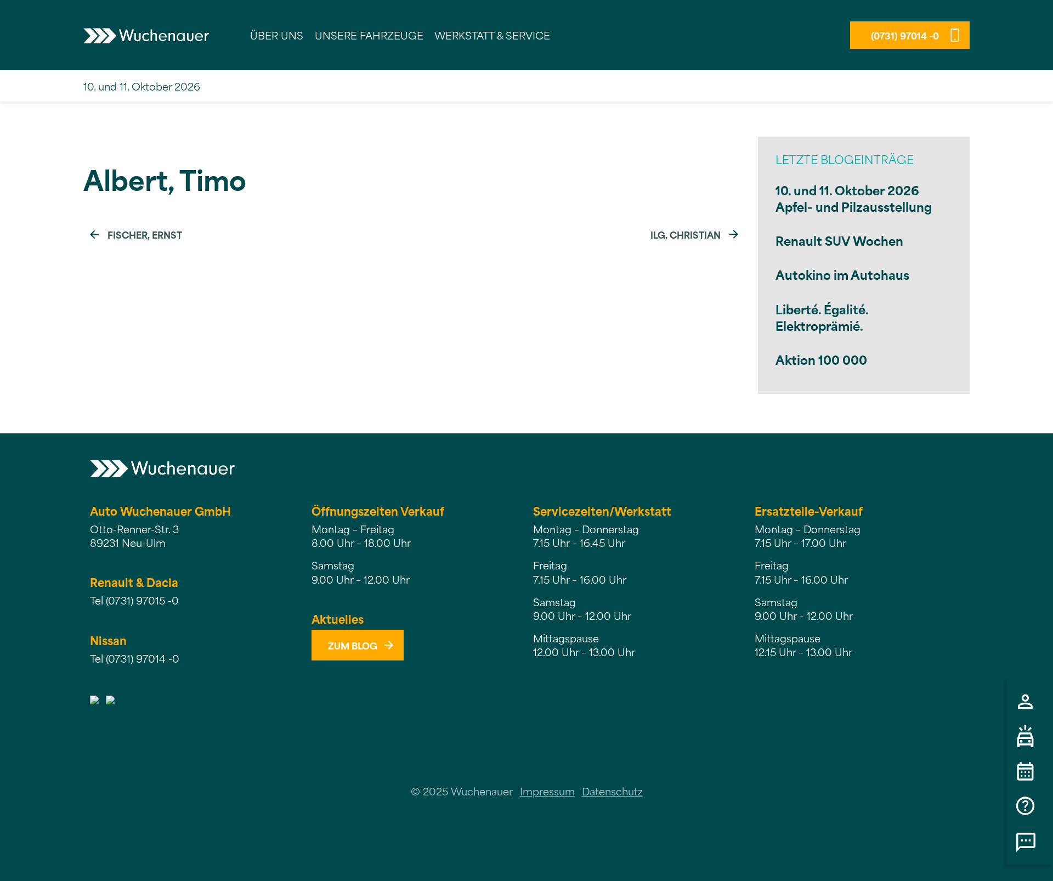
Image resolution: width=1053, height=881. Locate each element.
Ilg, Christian (685, 234)
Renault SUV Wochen (839, 240)
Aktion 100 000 (821, 359)
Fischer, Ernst (144, 234)
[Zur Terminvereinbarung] (1030, 771)
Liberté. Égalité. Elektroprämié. (821, 317)
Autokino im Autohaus (842, 274)
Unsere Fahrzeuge (369, 35)
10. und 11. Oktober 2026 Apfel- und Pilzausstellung (853, 198)
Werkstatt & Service (492, 35)
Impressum (547, 791)
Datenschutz (612, 791)
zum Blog (352, 645)
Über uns (276, 35)
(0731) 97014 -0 (905, 35)
